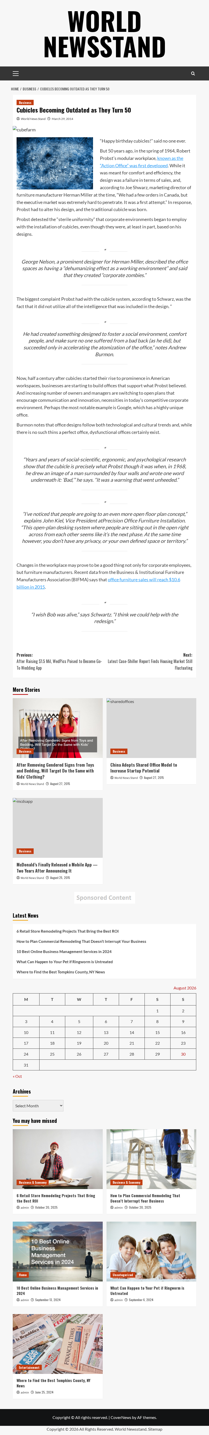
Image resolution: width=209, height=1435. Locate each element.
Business (25, 102)
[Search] (193, 73)
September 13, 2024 (48, 1300)
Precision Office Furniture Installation (143, 520)
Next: (150, 661)
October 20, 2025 (46, 1207)
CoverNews (121, 1417)
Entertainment (29, 1367)
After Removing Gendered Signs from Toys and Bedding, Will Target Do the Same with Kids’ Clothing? (55, 771)
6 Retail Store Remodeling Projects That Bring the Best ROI (68, 931)
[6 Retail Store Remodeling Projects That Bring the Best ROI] (58, 1159)
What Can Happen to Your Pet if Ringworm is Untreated (65, 961)
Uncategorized (123, 1275)
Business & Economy (32, 1182)
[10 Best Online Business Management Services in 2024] (58, 1251)
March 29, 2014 (62, 119)
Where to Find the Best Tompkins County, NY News (61, 972)
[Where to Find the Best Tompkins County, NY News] (58, 1344)
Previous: (59, 661)
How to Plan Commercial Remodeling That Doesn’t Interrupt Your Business (81, 941)
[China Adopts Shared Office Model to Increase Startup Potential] (152, 728)
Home (23, 1275)
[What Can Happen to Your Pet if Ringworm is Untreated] (152, 1251)
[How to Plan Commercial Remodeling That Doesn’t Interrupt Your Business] (152, 1159)
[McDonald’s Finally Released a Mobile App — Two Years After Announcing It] (58, 828)
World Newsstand (104, 33)
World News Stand (33, 119)
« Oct (17, 1076)
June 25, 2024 (44, 1392)
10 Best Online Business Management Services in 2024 (64, 951)
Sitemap (155, 1429)
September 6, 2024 (141, 1300)
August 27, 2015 (60, 783)
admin (25, 1208)
